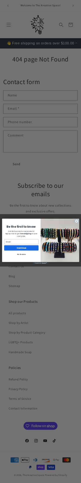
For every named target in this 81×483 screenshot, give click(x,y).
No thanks (21, 254)
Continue (21, 247)
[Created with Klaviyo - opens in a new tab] (40, 263)
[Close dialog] (76, 221)
